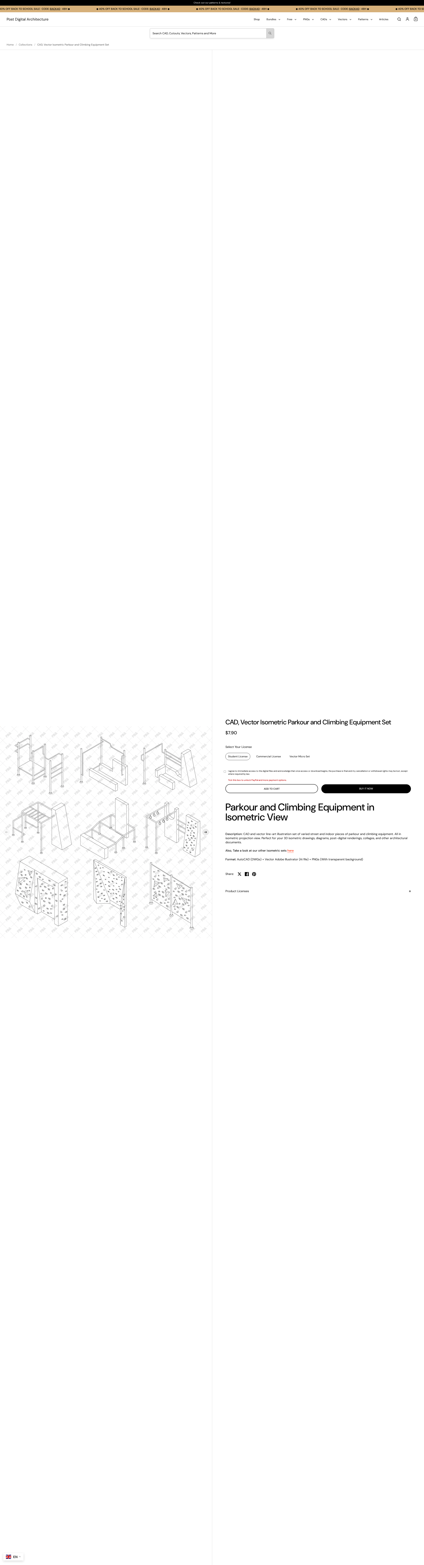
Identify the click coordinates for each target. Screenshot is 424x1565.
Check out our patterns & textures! (212, 3)
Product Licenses (237, 891)
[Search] (270, 33)
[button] (6, 832)
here (290, 851)
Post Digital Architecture (28, 19)
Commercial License (268, 756)
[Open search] (399, 19)
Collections (25, 44)
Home (10, 44)
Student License (238, 756)
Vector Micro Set (300, 756)
